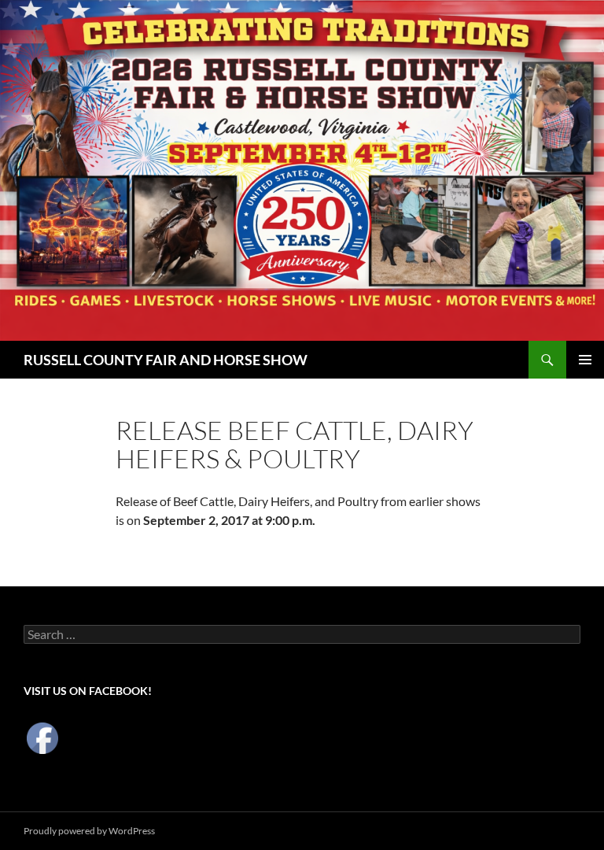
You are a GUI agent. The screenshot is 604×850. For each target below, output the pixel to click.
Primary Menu (585, 360)
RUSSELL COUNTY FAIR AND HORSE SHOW (166, 359)
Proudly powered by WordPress (89, 831)
